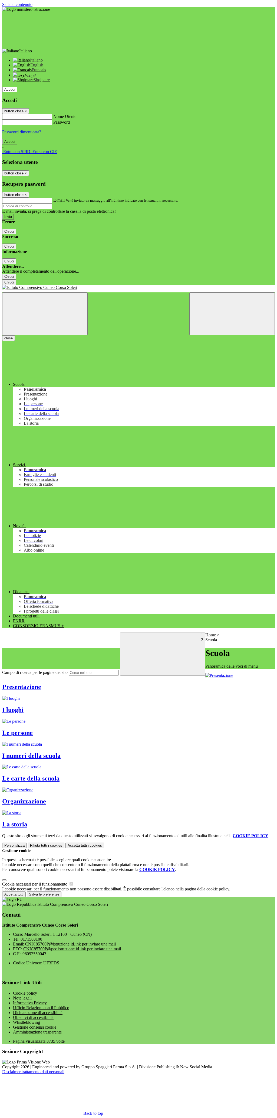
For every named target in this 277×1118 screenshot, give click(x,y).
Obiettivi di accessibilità (33, 1017)
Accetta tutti (85, 845)
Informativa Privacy (30, 1003)
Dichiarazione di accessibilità (37, 1012)
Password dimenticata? (21, 132)
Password (61, 122)
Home (210, 635)
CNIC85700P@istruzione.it (70, 944)
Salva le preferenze (44, 894)
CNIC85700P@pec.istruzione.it (72, 949)
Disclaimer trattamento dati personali (33, 1071)
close (8, 338)
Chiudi (9, 231)
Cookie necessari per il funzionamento (35, 884)
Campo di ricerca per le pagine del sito (35, 672)
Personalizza (14, 845)
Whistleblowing (26, 1022)
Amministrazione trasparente (37, 1032)
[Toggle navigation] (45, 313)
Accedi (9, 89)
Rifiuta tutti (46, 845)
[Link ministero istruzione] (26, 9)
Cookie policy (25, 993)
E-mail (59, 200)
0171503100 (31, 939)
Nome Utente (64, 116)
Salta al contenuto (17, 4)
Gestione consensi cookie (34, 1027)
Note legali (22, 998)
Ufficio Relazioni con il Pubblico (41, 1007)
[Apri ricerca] (232, 313)
